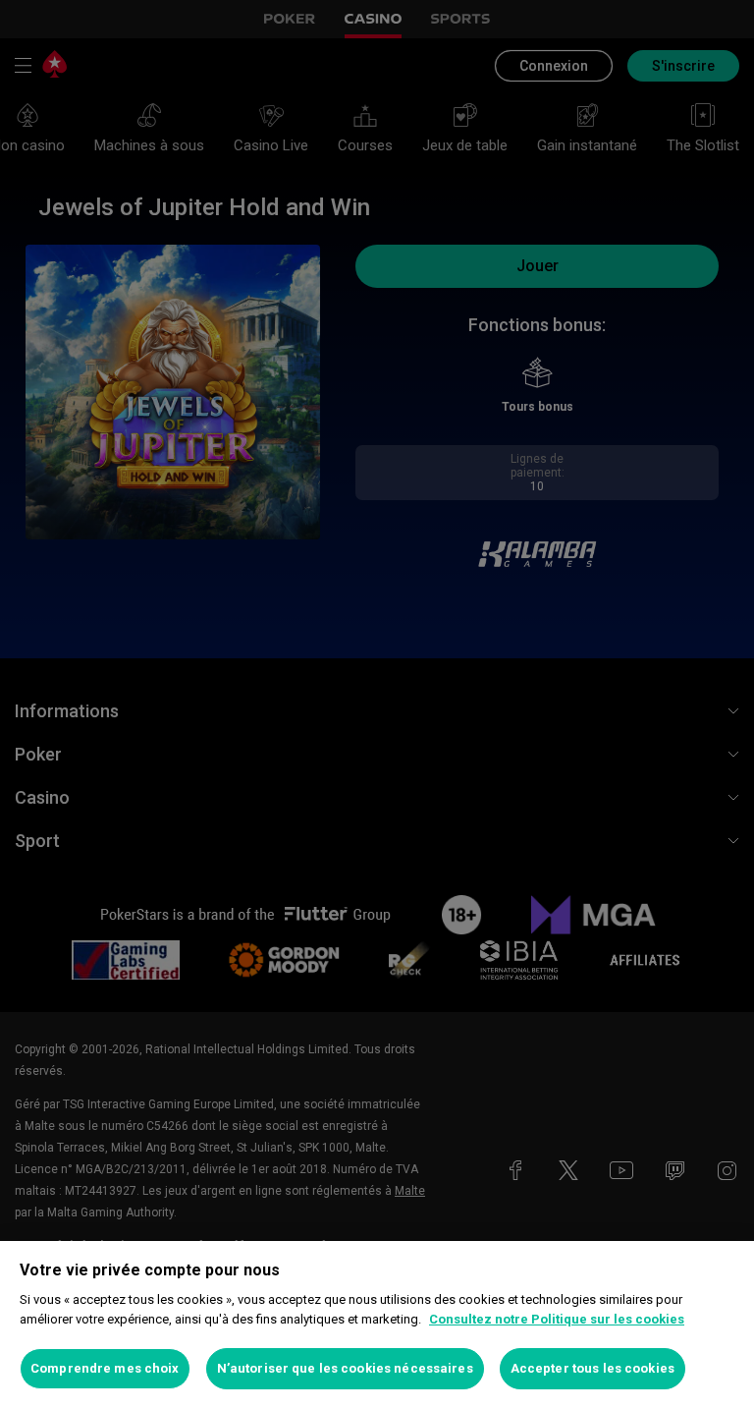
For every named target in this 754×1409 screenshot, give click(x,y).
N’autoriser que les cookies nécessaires (345, 1368)
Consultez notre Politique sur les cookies (556, 1319)
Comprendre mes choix (105, 1368)
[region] (377, 1325)
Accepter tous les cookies (592, 1368)
